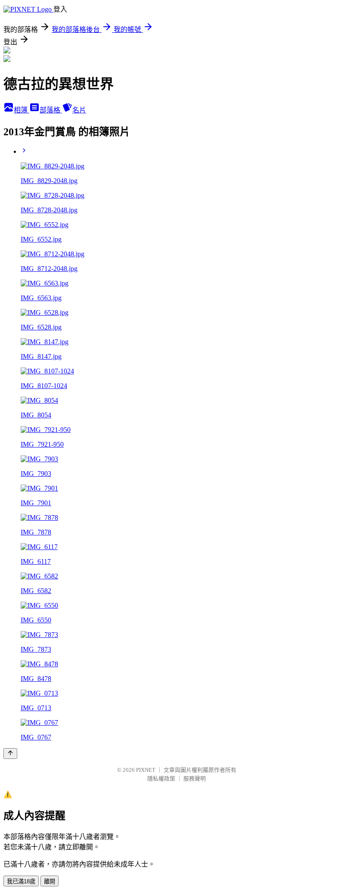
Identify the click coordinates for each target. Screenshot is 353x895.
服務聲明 (194, 778)
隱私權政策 (161, 778)
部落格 (51, 110)
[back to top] (10, 753)
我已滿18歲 (21, 881)
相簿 (21, 110)
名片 (79, 110)
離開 (49, 881)
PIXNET (145, 770)
